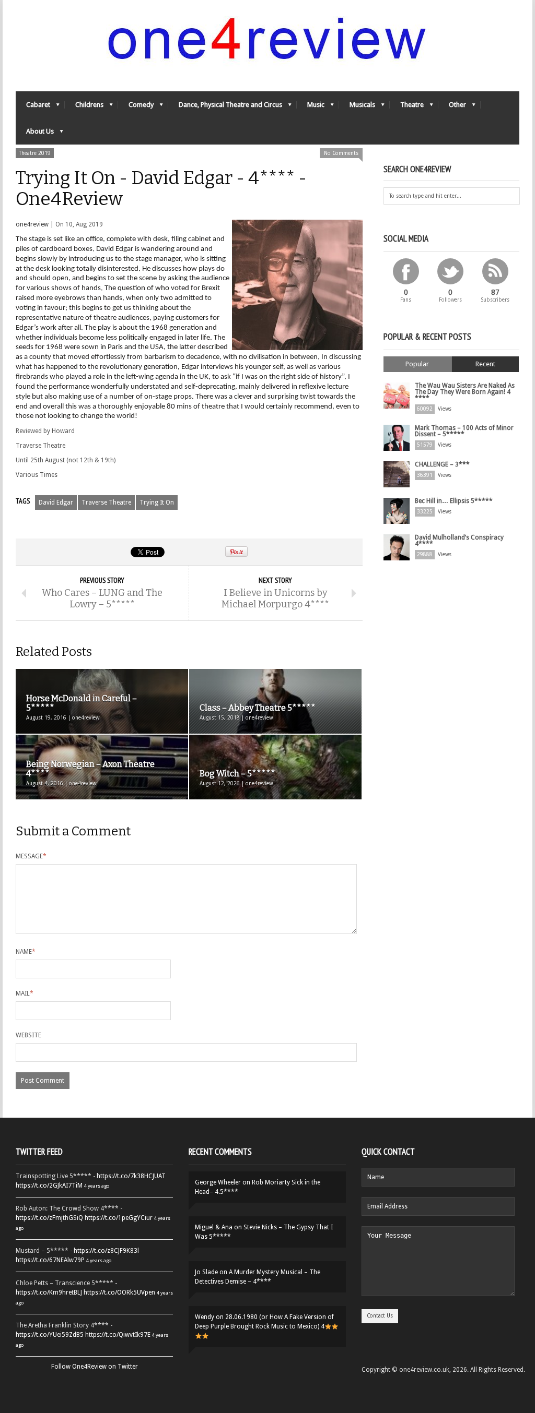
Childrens (84, 107)
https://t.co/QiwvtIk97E (117, 1334)
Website (28, 1035)
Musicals (357, 107)
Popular (417, 364)
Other (452, 107)
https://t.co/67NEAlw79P (50, 1260)
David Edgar (56, 502)
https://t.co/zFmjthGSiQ (49, 1218)
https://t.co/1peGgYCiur (119, 1218)
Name (26, 951)
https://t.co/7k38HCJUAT (131, 1176)
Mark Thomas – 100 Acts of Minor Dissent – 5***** (464, 431)
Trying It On (156, 502)
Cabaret (33, 107)
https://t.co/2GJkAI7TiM (49, 1185)
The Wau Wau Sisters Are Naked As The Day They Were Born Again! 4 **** (465, 392)
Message (31, 856)
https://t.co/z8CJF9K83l (106, 1250)
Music (310, 107)
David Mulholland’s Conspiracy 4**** (459, 540)
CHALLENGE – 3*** (442, 464)
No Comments (341, 153)
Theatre (407, 107)
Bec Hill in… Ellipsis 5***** (454, 501)
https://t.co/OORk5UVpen (119, 1292)
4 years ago (96, 1186)
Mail (24, 993)
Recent (485, 364)
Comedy (136, 107)
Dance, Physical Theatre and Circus (225, 107)
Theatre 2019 (35, 153)
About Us (35, 133)
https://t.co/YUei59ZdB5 (50, 1334)
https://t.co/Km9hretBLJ (49, 1292)
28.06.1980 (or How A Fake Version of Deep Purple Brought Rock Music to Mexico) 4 (264, 1321)
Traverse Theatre (106, 502)
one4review (32, 224)
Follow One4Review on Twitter (94, 1366)
